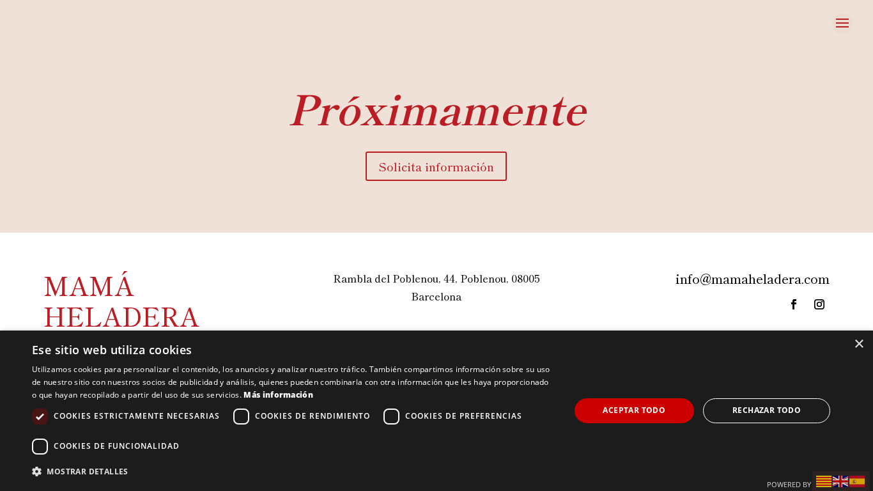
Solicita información (436, 166)
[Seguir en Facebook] (794, 304)
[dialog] (436, 411)
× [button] (858, 344)
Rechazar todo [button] (766, 410)
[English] (841, 479)
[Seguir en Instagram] (819, 304)
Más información (278, 394)
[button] (292, 471)
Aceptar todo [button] (634, 410)
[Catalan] (824, 479)
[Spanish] (857, 479)
